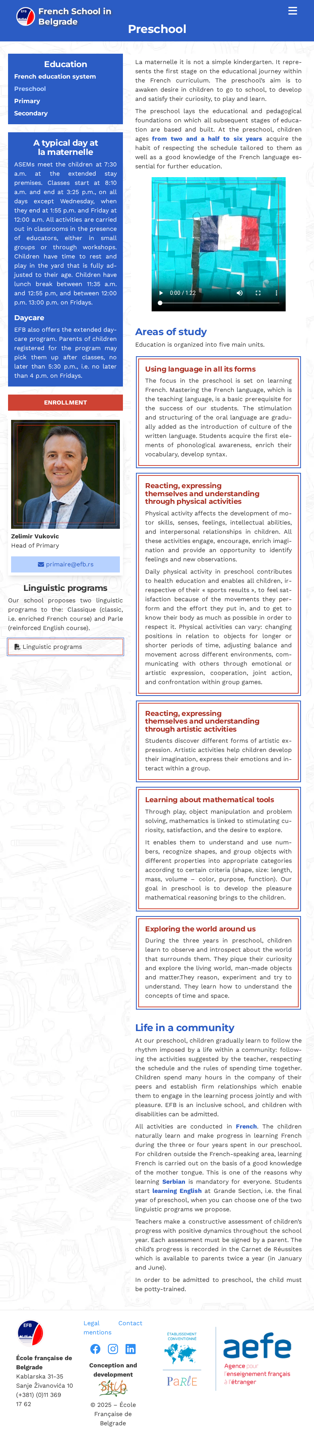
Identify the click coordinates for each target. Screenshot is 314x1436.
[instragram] (113, 1349)
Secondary (31, 113)
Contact (130, 1323)
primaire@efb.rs (68, 564)
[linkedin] (130, 1349)
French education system (55, 76)
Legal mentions (97, 1327)
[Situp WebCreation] (112, 1388)
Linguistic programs (51, 646)
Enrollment (65, 402)
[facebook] (95, 1349)
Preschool (30, 88)
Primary (27, 101)
